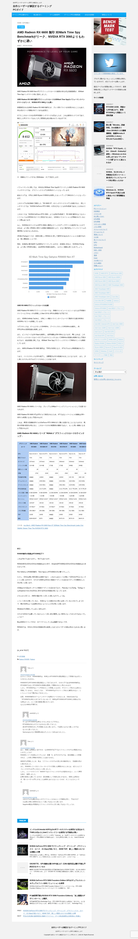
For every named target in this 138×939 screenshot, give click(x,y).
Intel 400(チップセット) (115, 308)
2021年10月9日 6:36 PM (30, 720)
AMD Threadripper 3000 (115, 285)
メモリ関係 (97, 227)
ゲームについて (99, 232)
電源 (95, 255)
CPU (95, 245)
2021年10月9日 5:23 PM (27, 748)
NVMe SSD (112, 339)
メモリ (96, 253)
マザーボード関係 (100, 224)
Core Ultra (115, 297)
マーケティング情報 (101, 355)
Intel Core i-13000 (113, 328)
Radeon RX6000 (24, 659)
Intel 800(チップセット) (102, 320)
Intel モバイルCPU (100, 339)
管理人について (107, 15)
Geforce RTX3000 (100, 308)
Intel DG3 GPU (109, 332)
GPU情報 (22, 656)
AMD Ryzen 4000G (114, 277)
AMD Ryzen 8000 (113, 281)
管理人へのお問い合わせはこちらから (107, 379)
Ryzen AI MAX (118, 347)
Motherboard (98, 247)
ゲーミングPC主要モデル (20, 15)
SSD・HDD (98, 250)
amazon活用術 (89, 15)
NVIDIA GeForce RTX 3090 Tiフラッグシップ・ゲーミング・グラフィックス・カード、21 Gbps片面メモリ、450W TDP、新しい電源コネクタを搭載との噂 (58, 849)
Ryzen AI (108, 347)
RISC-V (120, 343)
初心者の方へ (38, 15)
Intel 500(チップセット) (102, 312)
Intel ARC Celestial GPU (102, 324)
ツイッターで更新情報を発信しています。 (109, 73)
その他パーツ (98, 260)
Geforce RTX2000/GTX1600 (103, 304)
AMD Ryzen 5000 (100, 281)
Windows (104, 351)
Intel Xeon (110, 335)
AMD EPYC (104, 273)
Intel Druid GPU (100, 335)
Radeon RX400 (99, 343)
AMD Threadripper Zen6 (102, 297)
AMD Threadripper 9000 (102, 293)
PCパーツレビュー (100, 208)
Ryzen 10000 (99, 347)
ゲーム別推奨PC (55, 15)
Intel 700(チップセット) (102, 316)
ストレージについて (100, 229)
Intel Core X (98, 332)
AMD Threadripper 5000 (102, 289)
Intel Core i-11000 (100, 328)
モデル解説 (97, 263)
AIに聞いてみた (99, 216)
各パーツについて (100, 240)
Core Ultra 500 (99, 300)
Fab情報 (108, 300)
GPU (95, 242)
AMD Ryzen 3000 (100, 277)
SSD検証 (97, 211)
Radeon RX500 (111, 343)
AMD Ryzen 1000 (116, 273)
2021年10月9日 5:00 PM (27, 675)
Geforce (116, 300)
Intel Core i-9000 (117, 324)
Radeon (32, 659)
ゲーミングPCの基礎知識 (72, 15)
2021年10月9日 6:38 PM (30, 797)
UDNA (97, 351)
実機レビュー (98, 266)
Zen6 (110, 351)
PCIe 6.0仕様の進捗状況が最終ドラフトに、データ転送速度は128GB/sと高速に (52, 916)
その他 (96, 237)
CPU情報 (97, 219)
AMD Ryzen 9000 (100, 285)
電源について (98, 234)
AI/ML (97, 273)
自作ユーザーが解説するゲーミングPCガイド (69, 927)
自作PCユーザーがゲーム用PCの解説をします (69, 931)
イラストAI (97, 214)
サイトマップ (99, 362)
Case (95, 258)
